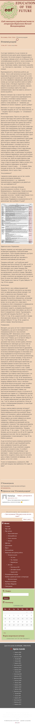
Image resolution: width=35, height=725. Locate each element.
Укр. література (14, 559)
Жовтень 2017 (17, 702)
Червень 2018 (17, 684)
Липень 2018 (18, 682)
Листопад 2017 (17, 700)
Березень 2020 (17, 656)
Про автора (8, 531)
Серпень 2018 (17, 680)
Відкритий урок (14, 562)
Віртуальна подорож (12, 579)
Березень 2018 (17, 691)
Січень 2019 (18, 671)
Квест (7, 548)
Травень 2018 (17, 687)
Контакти (10, 540)
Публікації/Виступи (12, 536)
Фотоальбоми (9, 550)
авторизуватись (5, 488)
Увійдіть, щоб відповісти (24, 495)
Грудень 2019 (17, 663)
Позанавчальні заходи (11, 574)
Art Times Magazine (11, 584)
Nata (16, 45)
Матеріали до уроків (12, 555)
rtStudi (17, 722)
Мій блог (7, 543)
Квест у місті (27, 519)
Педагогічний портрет (13, 533)
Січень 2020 (18, 661)
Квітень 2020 (18, 654)
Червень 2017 (17, 704)
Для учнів (10, 564)
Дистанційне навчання (15, 569)
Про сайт (8, 528)
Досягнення (8, 545)
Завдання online (14, 572)
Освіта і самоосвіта (12, 538)
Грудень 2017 (17, 697)
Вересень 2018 (17, 678)
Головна (7, 526)
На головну (4, 37)
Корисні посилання (10, 581)
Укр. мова (13, 557)
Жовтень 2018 (17, 676)
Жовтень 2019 (17, 667)
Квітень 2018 (18, 689)
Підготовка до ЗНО (15, 567)
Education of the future (13, 720)
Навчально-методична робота (14, 552)
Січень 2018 (18, 695)
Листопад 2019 (17, 665)
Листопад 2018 (17, 674)
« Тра (4, 633)
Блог (10, 37)
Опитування (8, 586)
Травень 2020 (17, 652)
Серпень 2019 (17, 669)
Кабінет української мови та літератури (16, 576)
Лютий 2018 (18, 693)
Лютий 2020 (18, 658)
